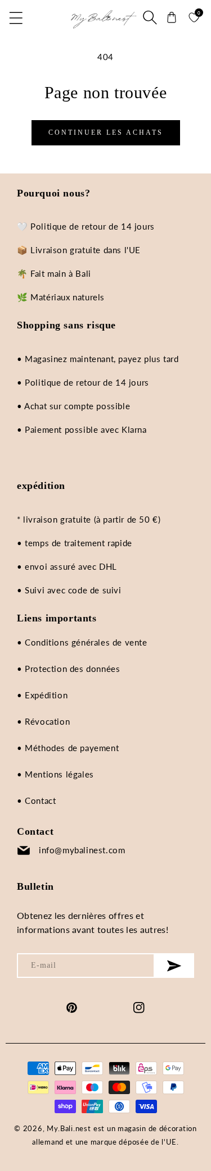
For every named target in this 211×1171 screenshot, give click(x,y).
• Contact (36, 800)
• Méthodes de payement (68, 748)
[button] (16, 17)
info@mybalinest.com (82, 850)
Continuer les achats (105, 132)
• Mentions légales (55, 774)
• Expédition (42, 695)
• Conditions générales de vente (82, 642)
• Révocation (43, 721)
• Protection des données (68, 669)
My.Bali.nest (69, 1128)
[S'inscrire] (174, 965)
